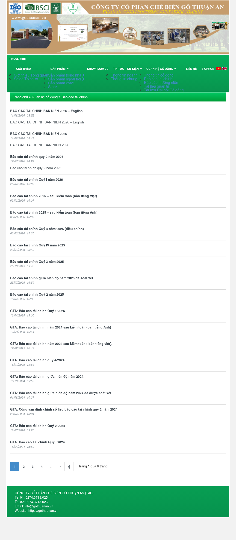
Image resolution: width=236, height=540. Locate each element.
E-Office (207, 69)
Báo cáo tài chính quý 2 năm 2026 (36, 156)
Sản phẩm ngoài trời (65, 79)
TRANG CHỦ (17, 59)
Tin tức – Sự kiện (126, 69)
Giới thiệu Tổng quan (31, 75)
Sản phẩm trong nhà (65, 75)
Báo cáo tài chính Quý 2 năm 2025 (37, 294)
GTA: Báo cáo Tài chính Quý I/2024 (37, 442)
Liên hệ (191, 69)
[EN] (224, 68)
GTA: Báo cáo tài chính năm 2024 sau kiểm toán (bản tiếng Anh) (60, 327)
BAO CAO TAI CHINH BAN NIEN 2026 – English (46, 110)
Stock (52, 86)
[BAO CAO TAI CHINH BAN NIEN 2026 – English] (118, 26)
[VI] (218, 68)
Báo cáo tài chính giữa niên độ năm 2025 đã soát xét (51, 278)
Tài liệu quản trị (156, 86)
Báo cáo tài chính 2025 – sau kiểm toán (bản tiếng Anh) (53, 212)
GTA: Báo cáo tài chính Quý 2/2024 (37, 425)
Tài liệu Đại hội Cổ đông (164, 89)
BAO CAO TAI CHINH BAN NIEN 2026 (38, 133)
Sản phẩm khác (61, 83)
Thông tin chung (124, 78)
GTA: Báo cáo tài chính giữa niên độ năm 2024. (47, 376)
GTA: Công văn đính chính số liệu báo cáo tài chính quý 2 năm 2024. (64, 409)
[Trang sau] (60, 466)
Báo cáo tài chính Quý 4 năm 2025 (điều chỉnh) (47, 228)
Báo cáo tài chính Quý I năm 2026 (36, 179)
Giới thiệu (23, 69)
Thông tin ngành (124, 75)
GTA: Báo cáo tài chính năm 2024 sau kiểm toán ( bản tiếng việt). (61, 343)
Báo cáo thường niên (161, 82)
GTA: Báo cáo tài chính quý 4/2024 (37, 360)
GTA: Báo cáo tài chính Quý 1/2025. (38, 310)
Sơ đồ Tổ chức (26, 78)
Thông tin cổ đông (159, 75)
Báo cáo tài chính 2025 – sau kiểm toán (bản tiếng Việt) (53, 195)
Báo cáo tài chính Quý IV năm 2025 (37, 245)
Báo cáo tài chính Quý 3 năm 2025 (37, 261)
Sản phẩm (58, 69)
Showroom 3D (98, 69)
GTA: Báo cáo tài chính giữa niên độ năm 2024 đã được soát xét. (61, 392)
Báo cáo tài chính (158, 78)
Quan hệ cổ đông (160, 69)
